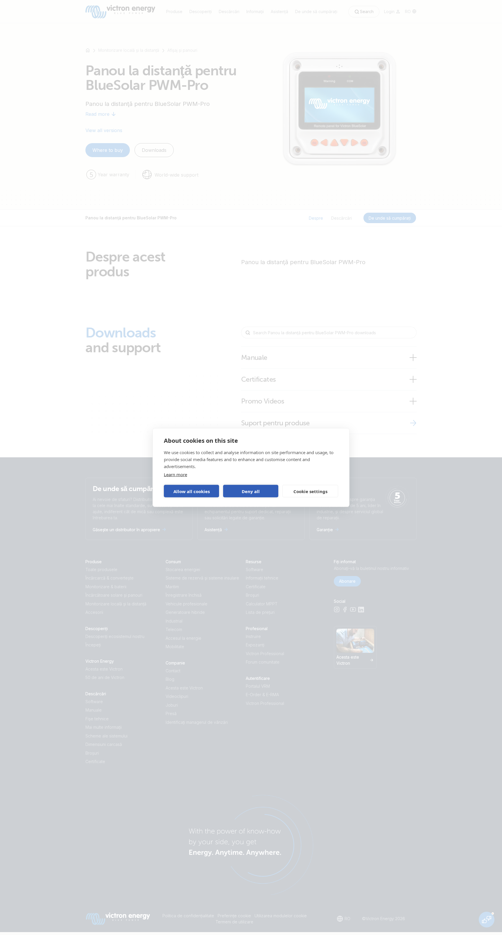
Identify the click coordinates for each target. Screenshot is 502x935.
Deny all (251, 491)
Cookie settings (310, 491)
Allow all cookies (191, 491)
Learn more (175, 474)
